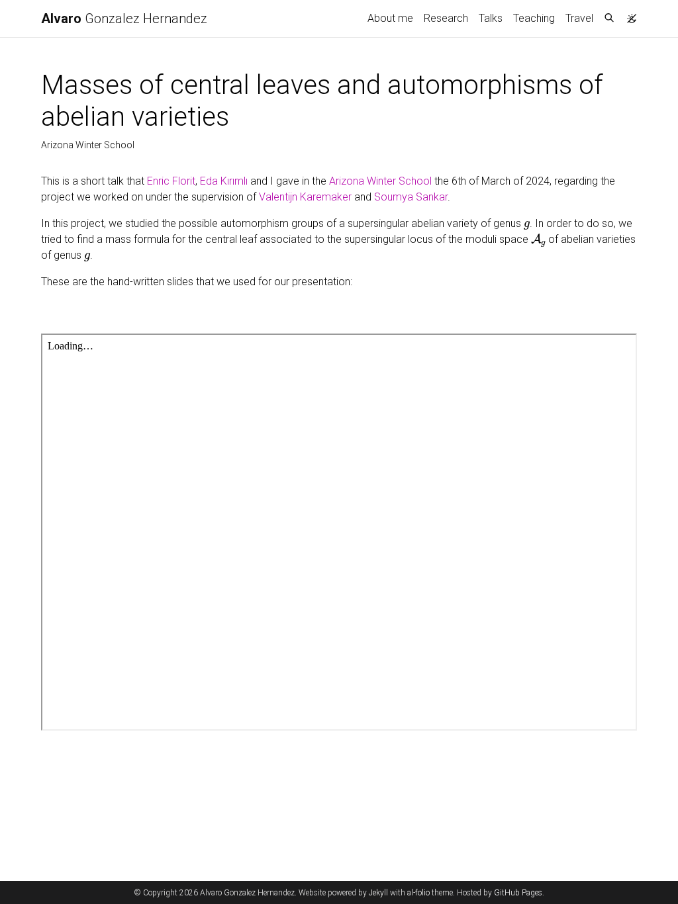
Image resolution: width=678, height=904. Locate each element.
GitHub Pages (518, 892)
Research (446, 18)
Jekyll (378, 892)
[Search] (609, 18)
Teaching (534, 18)
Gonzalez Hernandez (124, 18)
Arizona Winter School (380, 181)
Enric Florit (171, 181)
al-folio (418, 892)
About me (390, 18)
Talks (491, 18)
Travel (579, 18)
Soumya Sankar (411, 197)
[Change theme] (628, 14)
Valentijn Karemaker (305, 197)
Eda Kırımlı (224, 181)
